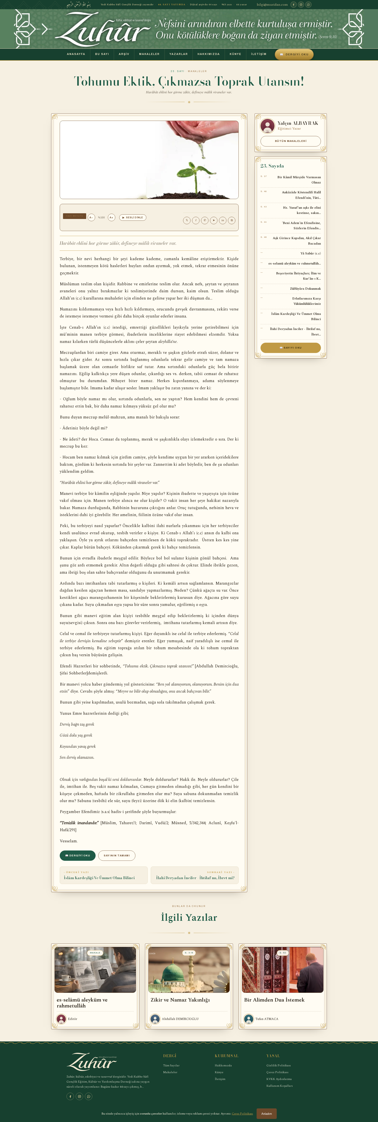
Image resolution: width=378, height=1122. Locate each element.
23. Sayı (178, 71)
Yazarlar (179, 54)
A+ (111, 217)
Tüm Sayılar (171, 1065)
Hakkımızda (209, 54)
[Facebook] (293, 5)
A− (91, 217)
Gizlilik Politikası (278, 1065)
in (223, 220)
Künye (235, 54)
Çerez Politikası (277, 1072)
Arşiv (124, 54)
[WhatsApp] (308, 5)
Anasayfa (76, 54)
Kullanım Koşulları (279, 1085)
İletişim (259, 54)
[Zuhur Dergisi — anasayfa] (189, 28)
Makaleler (149, 54)
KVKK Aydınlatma (279, 1079)
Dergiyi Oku (294, 54)
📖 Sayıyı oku (291, 347)
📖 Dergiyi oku (77, 855)
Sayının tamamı (117, 855)
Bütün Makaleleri (291, 141)
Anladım (266, 1113)
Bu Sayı (102, 54)
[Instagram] (301, 5)
